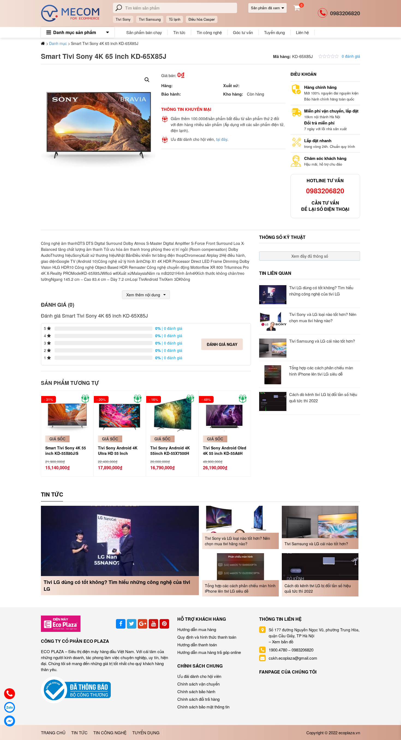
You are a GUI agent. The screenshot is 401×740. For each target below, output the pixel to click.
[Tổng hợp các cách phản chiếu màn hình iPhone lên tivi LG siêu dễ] (240, 574)
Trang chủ (53, 732)
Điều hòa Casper (201, 19)
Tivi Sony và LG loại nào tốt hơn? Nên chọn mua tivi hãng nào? (237, 540)
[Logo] (60, 623)
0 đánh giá (351, 56)
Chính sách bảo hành (196, 691)
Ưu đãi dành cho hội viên (199, 676)
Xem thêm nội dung (143, 294)
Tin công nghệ (209, 32)
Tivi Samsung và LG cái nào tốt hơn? (322, 341)
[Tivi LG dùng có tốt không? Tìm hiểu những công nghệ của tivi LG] (120, 550)
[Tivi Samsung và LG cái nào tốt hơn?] (320, 526)
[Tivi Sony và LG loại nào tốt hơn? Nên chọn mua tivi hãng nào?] (240, 526)
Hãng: (167, 86)
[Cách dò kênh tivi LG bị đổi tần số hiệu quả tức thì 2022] (320, 574)
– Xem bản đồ (281, 641)
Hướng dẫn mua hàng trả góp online (209, 652)
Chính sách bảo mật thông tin (203, 706)
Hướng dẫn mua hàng (196, 629)
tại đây (221, 139)
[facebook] (120, 624)
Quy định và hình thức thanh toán (206, 637)
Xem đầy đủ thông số (309, 256)
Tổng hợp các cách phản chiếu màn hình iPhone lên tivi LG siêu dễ (240, 588)
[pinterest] (164, 624)
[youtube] (153, 624)
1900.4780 (278, 650)
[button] (147, 80)
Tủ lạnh (174, 19)
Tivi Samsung (150, 19)
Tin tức (179, 32)
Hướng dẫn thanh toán (197, 644)
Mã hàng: (282, 56)
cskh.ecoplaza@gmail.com (293, 658)
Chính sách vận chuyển (198, 684)
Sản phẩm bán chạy (144, 32)
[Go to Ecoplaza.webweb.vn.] (43, 43)
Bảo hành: (171, 94)
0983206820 (345, 13)
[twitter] (131, 624)
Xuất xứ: (231, 86)
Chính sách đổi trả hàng (198, 699)
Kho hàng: (233, 94)
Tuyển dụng (274, 32)
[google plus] (142, 624)
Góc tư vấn (243, 32)
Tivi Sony (123, 19)
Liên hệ (302, 32)
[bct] (76, 689)
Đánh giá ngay (222, 344)
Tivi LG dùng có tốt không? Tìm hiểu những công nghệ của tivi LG (117, 585)
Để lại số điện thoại (325, 209)
